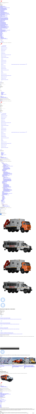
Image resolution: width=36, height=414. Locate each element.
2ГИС (0, 405)
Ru (0, 101)
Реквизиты (2, 93)
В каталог (1, 112)
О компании (1, 392)
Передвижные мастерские (5, 164)
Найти (0, 411)
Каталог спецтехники (4, 45)
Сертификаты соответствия (3, 94)
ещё (24, 368)
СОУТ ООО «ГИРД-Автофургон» (3, 394)
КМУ (0, 400)
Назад (3, 162)
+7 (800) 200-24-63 (2, 96)
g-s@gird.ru (2, 160)
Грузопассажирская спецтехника (6, 167)
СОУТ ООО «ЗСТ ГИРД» (2, 395)
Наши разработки (2, 92)
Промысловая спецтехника (5, 188)
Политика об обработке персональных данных (4, 393)
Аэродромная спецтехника (5, 177)
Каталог (2, 152)
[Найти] (0, 3)
